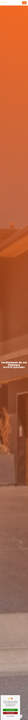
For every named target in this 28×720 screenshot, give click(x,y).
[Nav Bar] (24, 2)
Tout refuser (10, 713)
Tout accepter (10, 710)
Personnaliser (10, 716)
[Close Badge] (21, 715)
